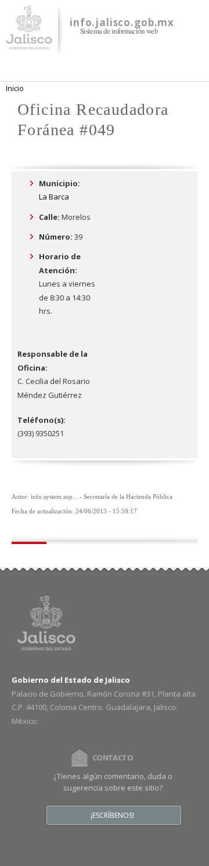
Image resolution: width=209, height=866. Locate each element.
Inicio (15, 88)
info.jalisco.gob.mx (122, 22)
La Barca (54, 196)
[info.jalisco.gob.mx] (29, 42)
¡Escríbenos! (112, 815)
